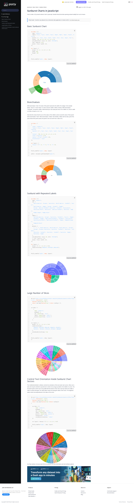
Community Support (111, 491)
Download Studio (81, 2)
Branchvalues (5, 21)
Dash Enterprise (32, 494)
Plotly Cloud (31, 492)
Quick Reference (6, 14)
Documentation (110, 492)
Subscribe (6, 494)
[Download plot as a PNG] (57, 66)
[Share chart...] (59, 66)
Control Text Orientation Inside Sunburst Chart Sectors (10, 28)
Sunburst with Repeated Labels (8, 23)
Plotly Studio (31, 491)
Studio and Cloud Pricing (94, 2)
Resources (83, 492)
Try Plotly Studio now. (75, 20)
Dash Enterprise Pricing (107, 2)
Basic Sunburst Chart (6, 19)
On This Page (5, 16)
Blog (82, 494)
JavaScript (29, 7)
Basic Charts (35, 7)
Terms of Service (122, 502)
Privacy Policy (130, 502)
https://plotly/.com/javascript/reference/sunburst (40, 464)
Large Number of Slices (7, 25)
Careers (82, 491)
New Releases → (32, 496)
